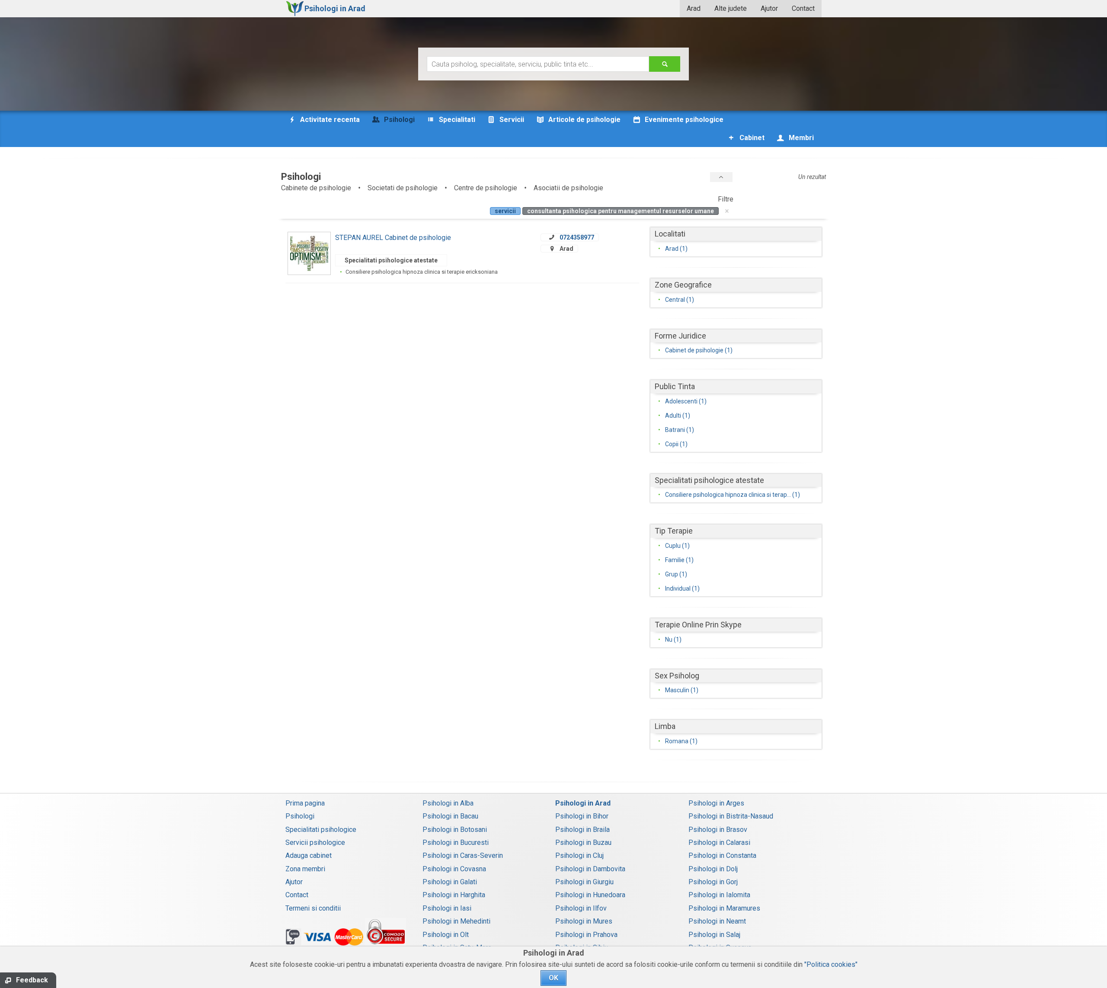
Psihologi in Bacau (450, 816)
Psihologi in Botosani (454, 829)
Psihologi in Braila (582, 829)
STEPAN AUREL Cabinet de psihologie (393, 237)
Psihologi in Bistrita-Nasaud (730, 816)
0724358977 (577, 237)
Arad (694, 8)
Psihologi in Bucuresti (455, 842)
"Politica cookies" (830, 964)
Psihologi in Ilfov (581, 908)
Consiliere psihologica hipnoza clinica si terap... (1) (732, 494)
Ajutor (769, 8)
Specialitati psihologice (320, 829)
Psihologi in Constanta (722, 855)
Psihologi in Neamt (717, 921)
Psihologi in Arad (583, 803)
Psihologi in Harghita (453, 895)
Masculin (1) (681, 690)
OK (553, 978)
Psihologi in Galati (449, 882)
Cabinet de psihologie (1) (699, 350)
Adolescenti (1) (686, 401)
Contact (803, 8)
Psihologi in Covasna (454, 869)
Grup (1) (676, 574)
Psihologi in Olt (445, 934)
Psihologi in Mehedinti (456, 921)
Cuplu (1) (677, 545)
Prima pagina (305, 803)
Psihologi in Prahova (586, 934)
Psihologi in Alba (448, 803)
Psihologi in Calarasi (719, 842)
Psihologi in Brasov (717, 829)
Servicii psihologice (315, 842)
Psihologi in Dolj (713, 869)
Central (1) (679, 299)
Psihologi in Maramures (724, 908)
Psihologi (299, 816)
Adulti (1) (677, 415)
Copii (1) (676, 444)
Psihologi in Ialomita (719, 895)
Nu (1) (673, 639)
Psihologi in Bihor (581, 816)
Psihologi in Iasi (446, 908)
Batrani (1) (679, 429)
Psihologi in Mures (583, 921)
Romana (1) (681, 741)
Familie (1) (679, 559)
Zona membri (305, 869)
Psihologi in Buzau (583, 842)
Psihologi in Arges (716, 803)
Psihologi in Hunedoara (590, 895)
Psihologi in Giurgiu (584, 882)
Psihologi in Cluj (579, 855)
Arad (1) (676, 248)
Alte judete (730, 8)
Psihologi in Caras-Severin (462, 855)
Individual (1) (682, 588)
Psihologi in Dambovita (590, 869)
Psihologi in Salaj (714, 934)
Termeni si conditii (313, 908)
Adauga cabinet (308, 855)
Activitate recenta (329, 119)
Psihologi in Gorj (713, 882)
